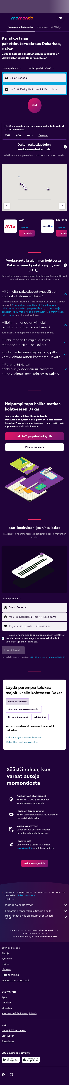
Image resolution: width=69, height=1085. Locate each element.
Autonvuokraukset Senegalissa (41, 930)
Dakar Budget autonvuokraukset (23, 737)
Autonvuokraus (16, 930)
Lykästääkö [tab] (40, 717)
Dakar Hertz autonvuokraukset (22, 742)
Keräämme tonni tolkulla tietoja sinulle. (28, 911)
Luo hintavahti (24, 848)
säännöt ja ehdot (37, 657)
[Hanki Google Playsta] (11, 1060)
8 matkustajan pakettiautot (30, 308)
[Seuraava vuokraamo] (62, 206)
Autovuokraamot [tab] (17, 701)
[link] (27, 233)
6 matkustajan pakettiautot (26, 305)
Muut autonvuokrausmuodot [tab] (24, 709)
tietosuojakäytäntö (56, 657)
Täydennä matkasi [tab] (18, 717)
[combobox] (12, 68)
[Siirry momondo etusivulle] (22, 18)
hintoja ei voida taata (25, 895)
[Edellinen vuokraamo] (7, 206)
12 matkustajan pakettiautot (30, 312)
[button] (5, 18)
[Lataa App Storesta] (31, 1060)
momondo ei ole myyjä (19, 905)
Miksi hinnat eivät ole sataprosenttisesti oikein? (29, 917)
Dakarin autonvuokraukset (32, 933)
